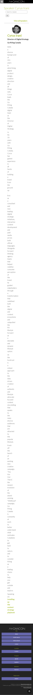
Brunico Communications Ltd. (26, 684)
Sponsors (16, 669)
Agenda (16, 658)
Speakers (16, 662)
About (16, 634)
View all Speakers (20, 21)
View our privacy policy (27, 687)
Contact (16, 644)
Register (16, 678)
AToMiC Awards (16, 637)
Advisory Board (16, 640)
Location (16, 651)
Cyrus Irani (14, 35)
